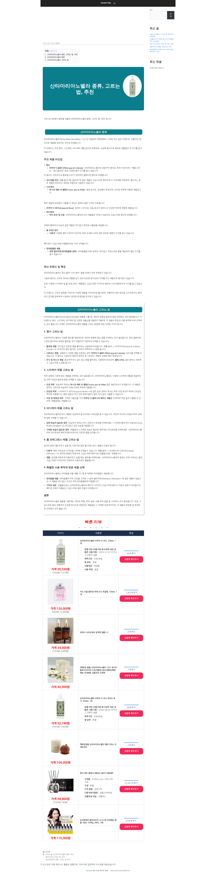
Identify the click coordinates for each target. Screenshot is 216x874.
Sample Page (106, 3)
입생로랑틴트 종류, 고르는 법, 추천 (57, 859)
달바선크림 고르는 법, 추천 (55, 857)
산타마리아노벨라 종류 (61, 854)
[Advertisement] (93, 23)
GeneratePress (124, 870)
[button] (114, 3)
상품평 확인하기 (131, 559)
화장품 (47, 852)
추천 (72, 854)
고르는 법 (48, 854)
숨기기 (53, 51)
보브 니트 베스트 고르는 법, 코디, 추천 (161, 44)
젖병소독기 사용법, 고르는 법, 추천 (160, 47)
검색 (151, 10)
